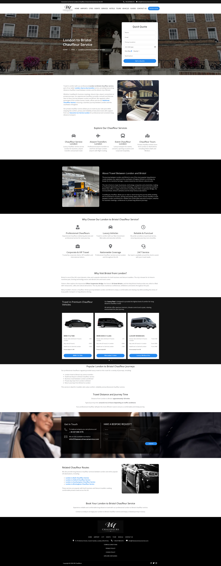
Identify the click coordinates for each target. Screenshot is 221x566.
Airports (84, 8)
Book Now (153, 8)
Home (77, 8)
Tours (118, 8)
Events (97, 8)
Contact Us (141, 8)
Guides (133, 8)
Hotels (112, 8)
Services (104, 8)
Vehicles (125, 8)
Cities (91, 8)
